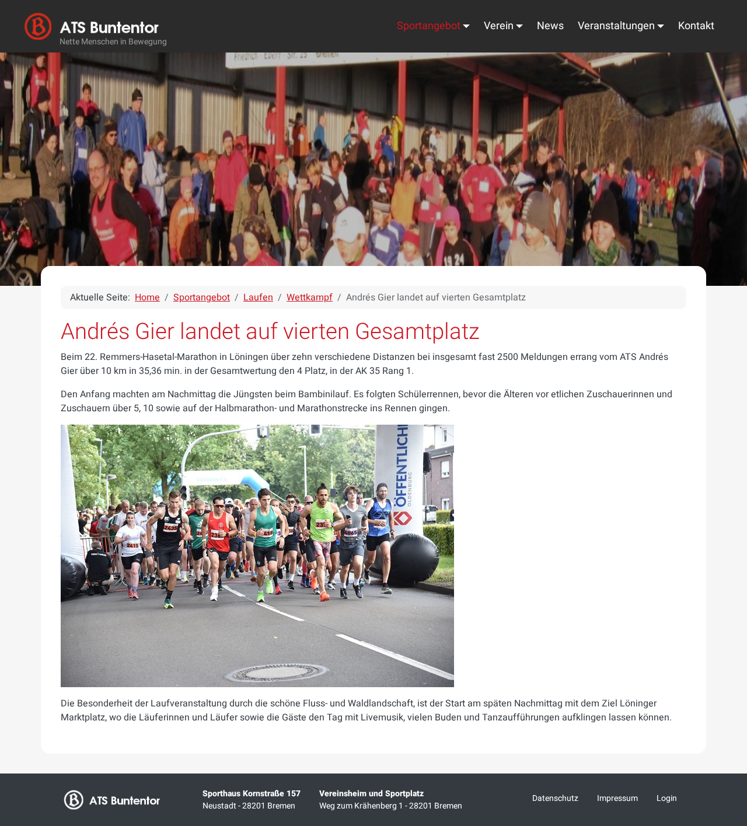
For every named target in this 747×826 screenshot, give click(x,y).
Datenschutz (555, 798)
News (550, 26)
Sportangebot (428, 26)
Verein (499, 26)
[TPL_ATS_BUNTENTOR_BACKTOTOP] (722, 694)
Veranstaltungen (616, 26)
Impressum (617, 798)
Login (667, 798)
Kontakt (696, 26)
